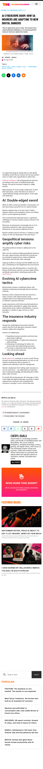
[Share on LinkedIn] (19, 75)
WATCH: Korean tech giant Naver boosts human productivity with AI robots (19, 742)
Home (3, 10)
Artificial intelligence (9, 180)
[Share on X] (9, 75)
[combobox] (16, 674)
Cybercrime (32, 67)
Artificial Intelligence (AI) (14, 67)
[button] (36, 4)
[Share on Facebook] (14, 75)
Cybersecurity (16, 10)
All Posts (16, 462)
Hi (26, 405)
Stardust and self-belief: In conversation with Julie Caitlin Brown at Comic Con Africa (21, 710)
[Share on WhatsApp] (4, 75)
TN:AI (8, 403)
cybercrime (10, 358)
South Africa (7, 68)
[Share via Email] (24, 75)
